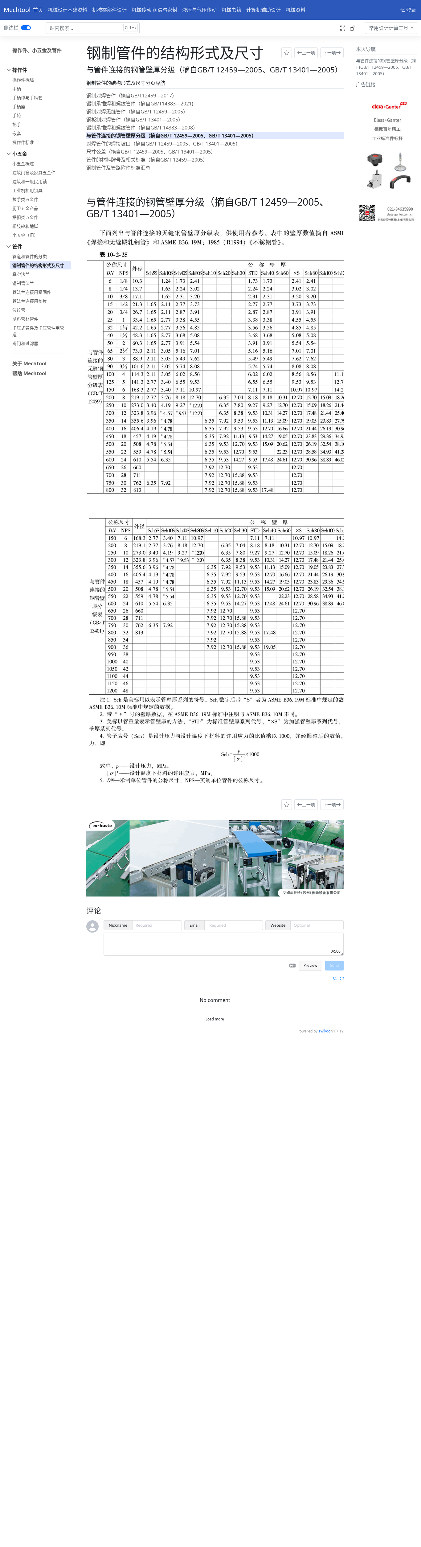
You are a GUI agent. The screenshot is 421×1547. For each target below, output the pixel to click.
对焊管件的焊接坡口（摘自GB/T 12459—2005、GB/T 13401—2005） (163, 143)
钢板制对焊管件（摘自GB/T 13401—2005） (134, 119)
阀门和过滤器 (25, 343)
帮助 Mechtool (29, 373)
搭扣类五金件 (25, 217)
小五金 (19, 153)
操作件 (19, 70)
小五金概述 (23, 163)
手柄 (16, 89)
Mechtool (17, 10)
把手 (16, 124)
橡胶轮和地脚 (25, 226)
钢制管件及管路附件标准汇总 (118, 167)
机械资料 (295, 9)
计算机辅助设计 (263, 9)
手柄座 (18, 106)
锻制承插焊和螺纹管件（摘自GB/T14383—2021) (139, 103)
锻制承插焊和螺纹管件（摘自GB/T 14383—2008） (142, 127)
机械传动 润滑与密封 (154, 9)
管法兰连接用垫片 (29, 301)
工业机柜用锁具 (27, 190)
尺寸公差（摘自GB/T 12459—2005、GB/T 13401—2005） (151, 151)
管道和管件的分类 (29, 256)
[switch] (26, 27)
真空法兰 (21, 274)
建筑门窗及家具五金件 (33, 172)
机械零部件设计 (109, 9)
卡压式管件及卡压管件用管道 (38, 331)
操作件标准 (23, 142)
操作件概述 (23, 80)
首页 (38, 9)
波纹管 (18, 310)
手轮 (16, 115)
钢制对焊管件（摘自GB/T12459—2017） (131, 95)
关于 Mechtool (29, 363)
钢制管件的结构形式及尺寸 (38, 265)
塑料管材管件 (25, 319)
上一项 (308, 52)
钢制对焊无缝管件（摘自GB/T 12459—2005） (137, 111)
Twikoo (324, 1031)
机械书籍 (231, 9)
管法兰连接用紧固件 (31, 292)
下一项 (329, 52)
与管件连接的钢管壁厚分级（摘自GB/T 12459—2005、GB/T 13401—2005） (171, 135)
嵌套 (16, 133)
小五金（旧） (25, 235)
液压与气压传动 (199, 9)
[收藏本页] (286, 52)
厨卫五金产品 (25, 208)
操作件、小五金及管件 (37, 50)
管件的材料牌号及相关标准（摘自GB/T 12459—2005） (147, 159)
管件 (17, 246)
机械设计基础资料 (67, 9)
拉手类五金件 (25, 199)
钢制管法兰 (23, 283)
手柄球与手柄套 (27, 98)
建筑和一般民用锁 (29, 181)
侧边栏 (11, 27)
